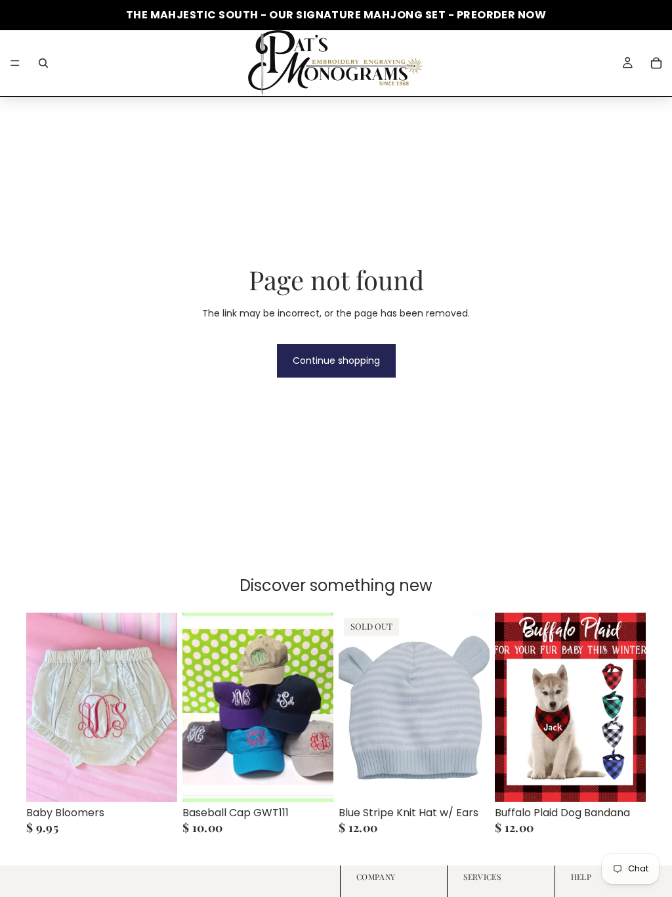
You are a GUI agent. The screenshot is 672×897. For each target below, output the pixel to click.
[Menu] (15, 63)
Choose (168, 780)
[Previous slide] (196, 707)
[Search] (43, 63)
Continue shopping (336, 360)
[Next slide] (318, 707)
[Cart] (656, 63)
